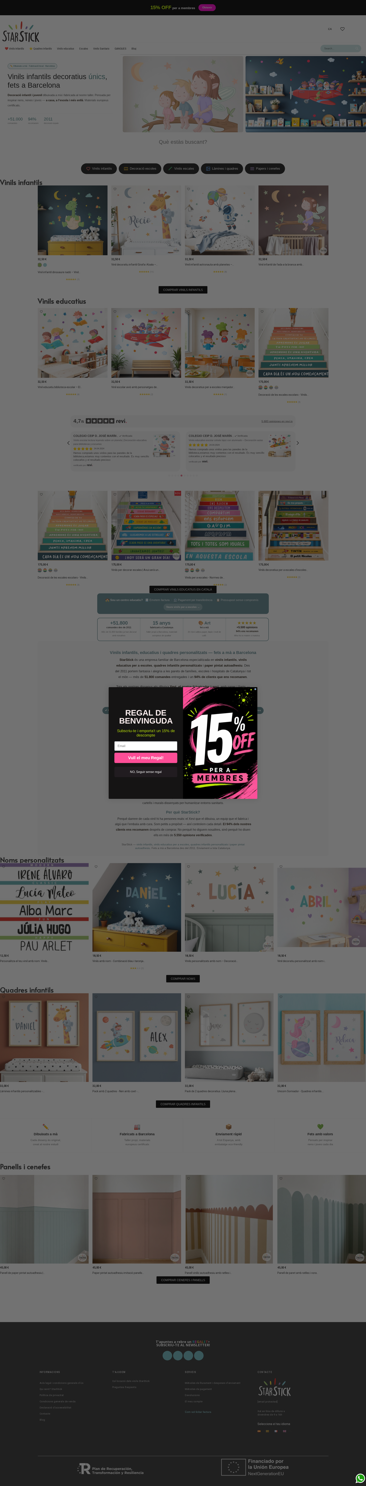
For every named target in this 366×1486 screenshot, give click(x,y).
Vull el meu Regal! (146, 757)
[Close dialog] (255, 689)
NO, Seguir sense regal (146, 771)
